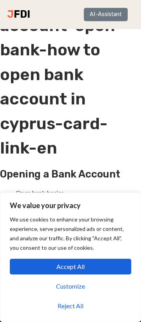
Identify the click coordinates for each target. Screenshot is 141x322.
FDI (22, 14)
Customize (70, 286)
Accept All (70, 266)
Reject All (70, 305)
